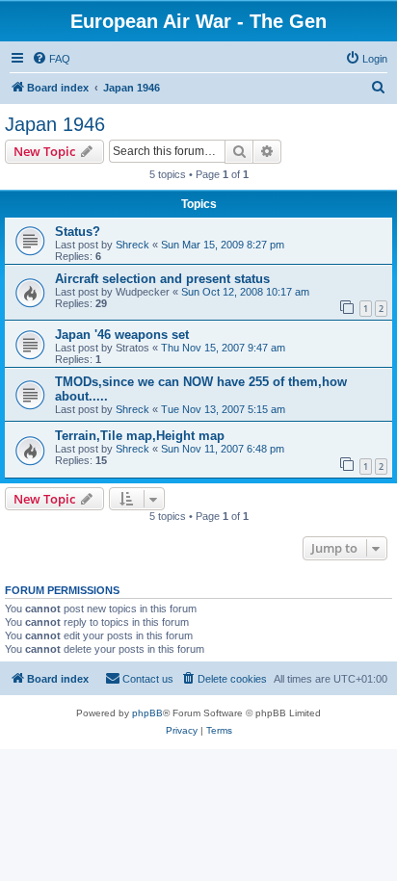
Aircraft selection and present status (162, 279)
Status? (77, 231)
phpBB (147, 713)
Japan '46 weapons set (122, 334)
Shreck (132, 244)
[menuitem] (51, 58)
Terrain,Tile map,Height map (140, 435)
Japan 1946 (55, 124)
